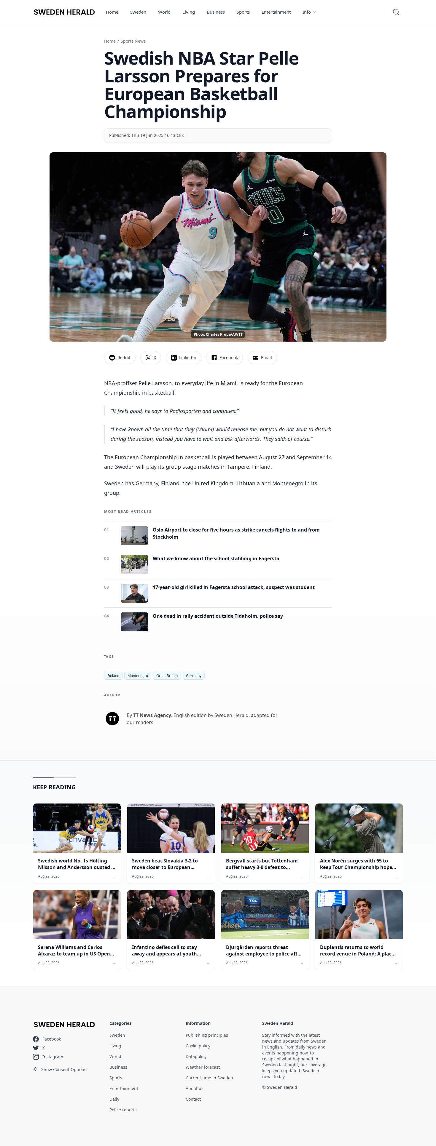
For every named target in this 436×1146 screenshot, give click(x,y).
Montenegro (138, 675)
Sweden (138, 12)
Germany (193, 675)
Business (216, 12)
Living (188, 12)
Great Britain (167, 675)
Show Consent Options (63, 1069)
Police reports (123, 1110)
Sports (243, 12)
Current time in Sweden (209, 1078)
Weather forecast (203, 1067)
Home (112, 12)
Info (307, 12)
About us (194, 1088)
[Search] (396, 12)
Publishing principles (207, 1035)
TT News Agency (152, 715)
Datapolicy (196, 1056)
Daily (114, 1099)
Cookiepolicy (198, 1046)
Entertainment (276, 12)
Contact (193, 1099)
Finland (113, 675)
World (164, 12)
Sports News (133, 41)
